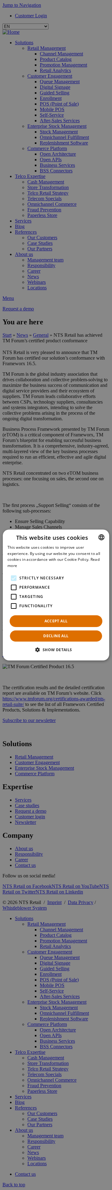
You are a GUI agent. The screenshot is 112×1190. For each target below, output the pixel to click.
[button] (56, 650)
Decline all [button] (55, 635)
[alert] (56, 595)
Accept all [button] (56, 621)
